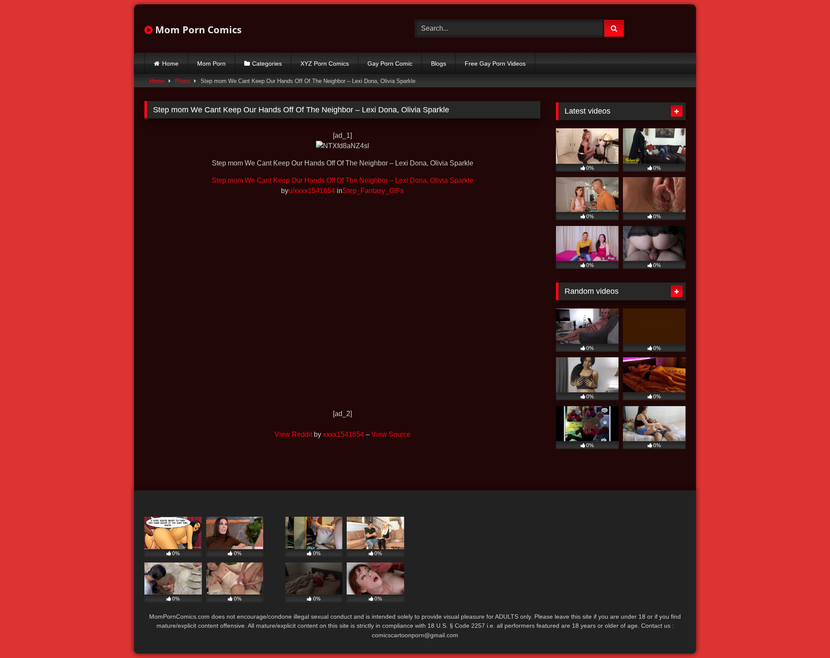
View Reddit (293, 434)
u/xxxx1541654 (311, 190)
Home (170, 63)
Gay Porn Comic (389, 63)
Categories (267, 63)
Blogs (438, 63)
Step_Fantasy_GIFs (373, 190)
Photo (182, 81)
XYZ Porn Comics (324, 63)
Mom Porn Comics (197, 29)
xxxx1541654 (343, 434)
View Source (391, 434)
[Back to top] (803, 632)
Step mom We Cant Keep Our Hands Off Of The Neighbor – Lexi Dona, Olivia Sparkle (342, 180)
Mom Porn (211, 63)
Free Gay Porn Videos (495, 63)
